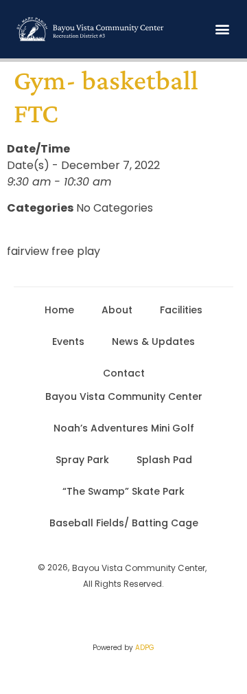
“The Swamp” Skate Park (123, 491)
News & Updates (153, 341)
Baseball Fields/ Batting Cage (123, 523)
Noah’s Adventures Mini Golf (124, 428)
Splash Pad (164, 460)
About (117, 310)
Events (68, 341)
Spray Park (82, 460)
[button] (222, 29)
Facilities (181, 310)
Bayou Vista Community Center (123, 396)
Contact (124, 373)
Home (59, 310)
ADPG (144, 647)
